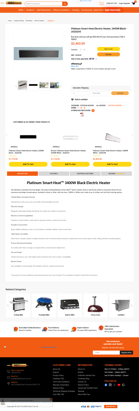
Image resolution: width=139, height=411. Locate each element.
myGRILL (121, 315)
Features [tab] (54, 173)
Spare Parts (99, 10)
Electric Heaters (39, 20)
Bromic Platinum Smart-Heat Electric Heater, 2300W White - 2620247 (68, 152)
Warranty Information (61, 385)
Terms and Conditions (61, 382)
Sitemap (81, 391)
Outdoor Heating (19, 20)
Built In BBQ (69, 315)
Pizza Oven (95, 315)
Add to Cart (108, 49)
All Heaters (29, 20)
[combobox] (46, 4)
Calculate (120, 93)
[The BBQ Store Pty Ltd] (11, 3)
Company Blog (83, 379)
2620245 (50, 21)
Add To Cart (28, 164)
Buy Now (109, 54)
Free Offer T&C (58, 394)
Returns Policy (83, 385)
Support (56, 372)
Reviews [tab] (112, 173)
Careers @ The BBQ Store (88, 388)
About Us (81, 369)
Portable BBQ (44, 315)
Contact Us (82, 382)
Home (10, 20)
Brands (80, 372)
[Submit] (65, 4)
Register (127, 3)
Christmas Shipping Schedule (64, 391)
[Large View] (22, 85)
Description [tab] (22, 173)
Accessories (87, 10)
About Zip (56, 369)
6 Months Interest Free (86, 375)
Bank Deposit (111, 406)
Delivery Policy (58, 388)
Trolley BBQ (18, 315)
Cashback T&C (58, 379)
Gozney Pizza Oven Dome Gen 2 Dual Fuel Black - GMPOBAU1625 (30, 402)
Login (121, 3)
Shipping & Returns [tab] (85, 173)
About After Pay (84, 394)
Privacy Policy (58, 375)
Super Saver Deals (112, 10)
